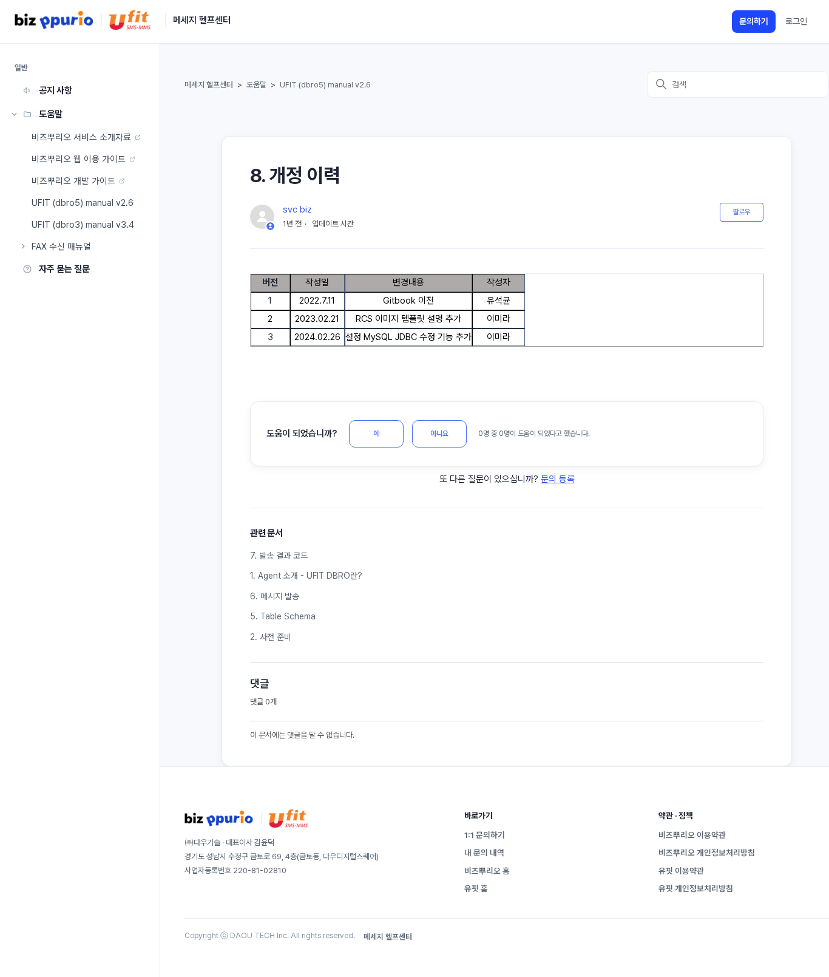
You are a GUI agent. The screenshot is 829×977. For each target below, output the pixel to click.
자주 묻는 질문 (64, 269)
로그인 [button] (796, 21)
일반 (22, 67)
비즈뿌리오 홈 (487, 871)
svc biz (297, 209)
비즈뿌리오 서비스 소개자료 (81, 137)
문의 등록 (558, 479)
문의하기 (753, 21)
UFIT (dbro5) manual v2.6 (83, 202)
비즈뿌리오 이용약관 (692, 835)
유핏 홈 (476, 888)
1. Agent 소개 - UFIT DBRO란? (306, 575)
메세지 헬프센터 (208, 84)
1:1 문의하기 (484, 835)
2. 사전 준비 (270, 637)
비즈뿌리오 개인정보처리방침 (706, 852)
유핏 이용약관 (681, 871)
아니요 (439, 433)
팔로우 (742, 212)
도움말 (51, 114)
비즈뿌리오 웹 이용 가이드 (79, 159)
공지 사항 (55, 90)
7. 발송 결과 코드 (279, 555)
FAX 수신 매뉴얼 (61, 246)
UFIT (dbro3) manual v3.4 (83, 224)
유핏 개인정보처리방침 (695, 888)
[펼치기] (14, 114)
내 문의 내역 (484, 852)
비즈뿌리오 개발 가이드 (73, 180)
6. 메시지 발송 (274, 596)
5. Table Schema (283, 616)
